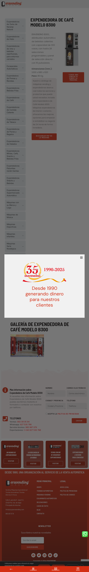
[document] (44, 286)
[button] (81, 257)
